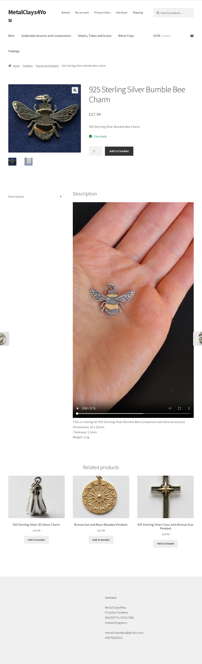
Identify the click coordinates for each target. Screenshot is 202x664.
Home (16, 65)
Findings (14, 51)
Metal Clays (126, 36)
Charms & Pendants (47, 65)
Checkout (121, 12)
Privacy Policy (102, 12)
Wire (11, 36)
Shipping (138, 12)
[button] (75, 90)
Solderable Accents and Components (46, 36)
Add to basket (119, 151)
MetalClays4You (27, 16)
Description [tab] (16, 196)
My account (82, 12)
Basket (66, 12)
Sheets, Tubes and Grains (94, 36)
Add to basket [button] (36, 540)
